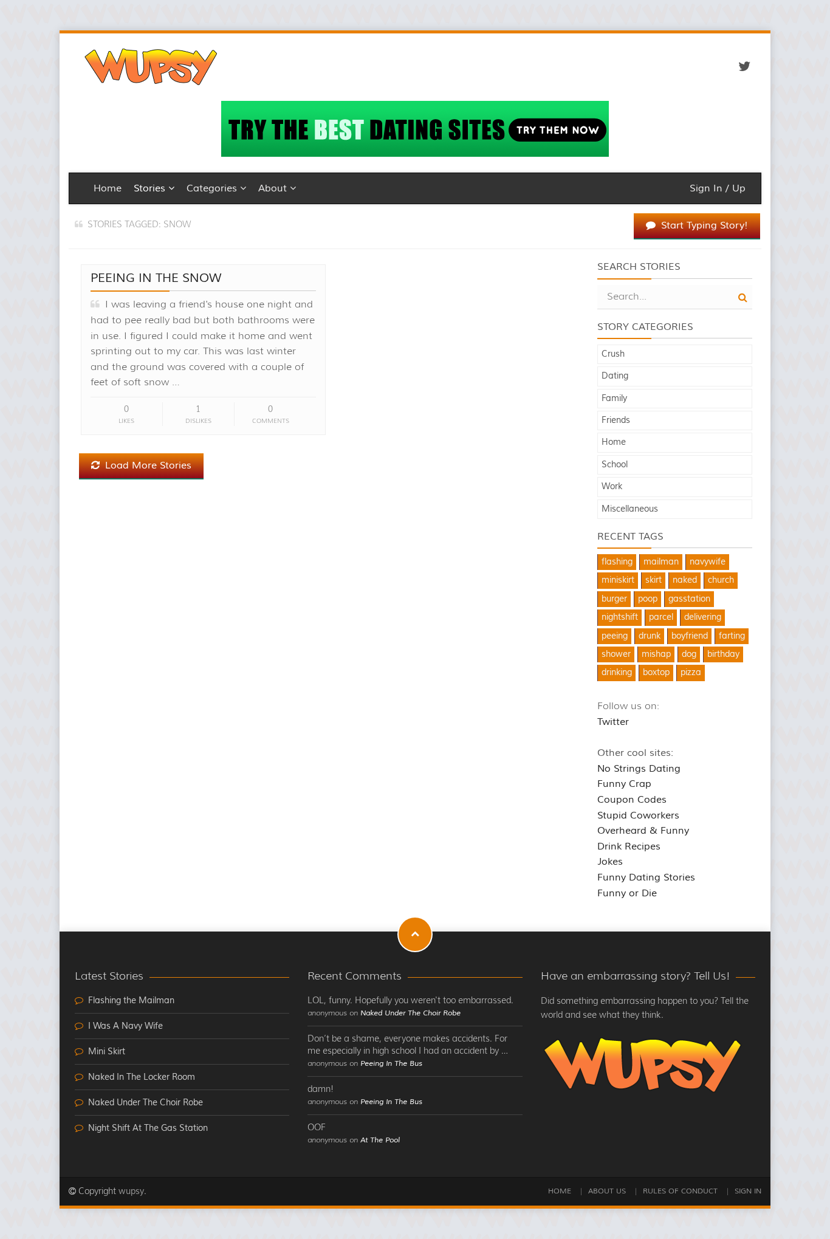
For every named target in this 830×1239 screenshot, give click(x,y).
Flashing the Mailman (131, 1000)
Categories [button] (213, 188)
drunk (649, 636)
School (615, 464)
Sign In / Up (718, 188)
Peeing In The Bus (391, 1063)
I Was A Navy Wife (125, 1026)
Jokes (610, 862)
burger (614, 599)
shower (616, 654)
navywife (707, 562)
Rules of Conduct (680, 1191)
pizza (691, 672)
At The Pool (380, 1140)
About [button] (274, 188)
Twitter (613, 722)
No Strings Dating (639, 769)
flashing (617, 562)
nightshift (620, 617)
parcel (661, 617)
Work (612, 486)
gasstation (689, 599)
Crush (613, 354)
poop (647, 599)
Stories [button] (151, 188)
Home (108, 188)
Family (614, 398)
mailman (661, 562)
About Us (607, 1191)
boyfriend (689, 636)
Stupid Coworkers (638, 815)
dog (689, 654)
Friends (616, 420)
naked (685, 580)
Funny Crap (624, 784)
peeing (615, 636)
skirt (653, 580)
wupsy (131, 1191)
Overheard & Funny (643, 831)
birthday (723, 654)
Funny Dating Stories (646, 877)
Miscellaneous (630, 509)
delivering (702, 617)
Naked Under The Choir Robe (145, 1102)
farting (732, 636)
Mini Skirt (106, 1051)
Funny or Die (627, 893)
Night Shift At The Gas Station (148, 1128)
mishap (656, 654)
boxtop (656, 672)
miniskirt (618, 580)
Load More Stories (146, 465)
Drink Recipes (628, 846)
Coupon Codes (632, 800)
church (721, 580)
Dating (615, 376)
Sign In (748, 1191)
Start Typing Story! (703, 225)
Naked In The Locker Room (141, 1077)
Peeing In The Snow (156, 278)
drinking (617, 672)
